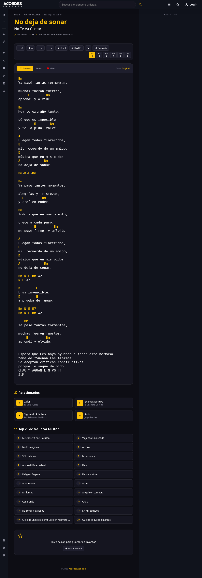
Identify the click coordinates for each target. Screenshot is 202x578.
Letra (38, 68)
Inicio (17, 14)
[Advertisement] (170, 76)
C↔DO (77, 48)
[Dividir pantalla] (4, 90)
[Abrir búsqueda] (177, 4)
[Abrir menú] (169, 4)
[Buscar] (140, 4)
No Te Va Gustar (32, 14)
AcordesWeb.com (77, 568)
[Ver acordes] (4, 83)
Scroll (63, 48)
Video (52, 68)
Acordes (27, 68)
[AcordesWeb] (17, 5)
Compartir (102, 48)
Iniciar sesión (75, 548)
